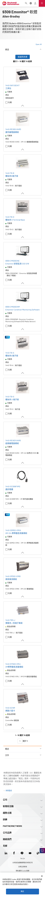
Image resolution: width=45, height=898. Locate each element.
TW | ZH (22, 858)
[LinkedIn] (6, 853)
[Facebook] (14, 853)
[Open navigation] (42, 3)
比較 (10, 102)
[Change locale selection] (31, 3)
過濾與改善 (22, 57)
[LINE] (22, 853)
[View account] (35, 3)
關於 (25, 741)
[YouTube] (30, 853)
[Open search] (26, 3)
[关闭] (42, 876)
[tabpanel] (22, 400)
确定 (22, 891)
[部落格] (38, 853)
